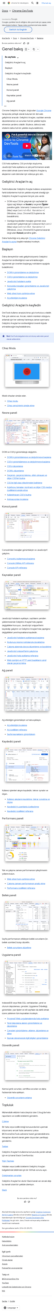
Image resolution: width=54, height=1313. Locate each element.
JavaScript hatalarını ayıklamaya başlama (25, 638)
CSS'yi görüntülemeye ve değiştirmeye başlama (28, 462)
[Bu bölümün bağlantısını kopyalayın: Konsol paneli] (19, 506)
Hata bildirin (6, 1241)
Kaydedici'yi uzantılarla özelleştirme (23, 807)
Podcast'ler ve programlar (12, 1268)
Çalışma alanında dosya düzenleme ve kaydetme (29, 647)
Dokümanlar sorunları (11, 1175)
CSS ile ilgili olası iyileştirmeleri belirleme (24, 483)
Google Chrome (43, 110)
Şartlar (4, 1301)
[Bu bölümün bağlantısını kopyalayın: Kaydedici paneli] (23, 741)
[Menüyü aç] (4, 3)
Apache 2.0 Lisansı (39, 1215)
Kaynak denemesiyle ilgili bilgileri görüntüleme (27, 1038)
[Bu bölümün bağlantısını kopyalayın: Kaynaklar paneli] (23, 575)
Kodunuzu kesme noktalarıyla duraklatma (25, 642)
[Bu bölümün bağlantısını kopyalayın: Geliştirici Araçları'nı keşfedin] (43, 305)
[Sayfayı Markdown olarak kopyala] (34, 49)
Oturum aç (46, 3)
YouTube (5, 1283)
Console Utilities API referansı (20, 563)
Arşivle (4, 1264)
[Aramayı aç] (32, 3)
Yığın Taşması (8, 1161)
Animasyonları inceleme (17, 499)
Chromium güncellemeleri (12, 1256)
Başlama (40, 38)
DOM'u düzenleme (15, 471)
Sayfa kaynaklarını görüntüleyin (21, 734)
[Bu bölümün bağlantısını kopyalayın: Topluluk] (15, 1105)
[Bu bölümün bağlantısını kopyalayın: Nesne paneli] (19, 413)
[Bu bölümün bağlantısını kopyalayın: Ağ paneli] (15, 670)
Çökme (5, 1121)
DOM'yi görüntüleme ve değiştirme (23, 272)
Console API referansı (17, 568)
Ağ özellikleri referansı (17, 730)
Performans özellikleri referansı (21, 888)
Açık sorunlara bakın (10, 1245)
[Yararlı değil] (28, 43)
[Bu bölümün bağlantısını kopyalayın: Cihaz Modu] (18, 348)
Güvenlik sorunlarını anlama (19, 1098)
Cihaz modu (12, 401)
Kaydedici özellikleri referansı (20, 811)
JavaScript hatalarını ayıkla (19, 281)
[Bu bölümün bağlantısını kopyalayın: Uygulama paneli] (23, 955)
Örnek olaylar (7, 1260)
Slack (4, 1190)
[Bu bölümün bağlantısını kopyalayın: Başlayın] (15, 249)
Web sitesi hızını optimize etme (21, 293)
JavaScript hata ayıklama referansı (22, 656)
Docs (5, 10)
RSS (3, 1291)
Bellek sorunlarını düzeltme (19, 947)
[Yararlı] (24, 43)
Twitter (5, 1146)
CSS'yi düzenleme (15, 466)
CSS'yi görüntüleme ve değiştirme (22, 277)
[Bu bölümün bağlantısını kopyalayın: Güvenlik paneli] (21, 1045)
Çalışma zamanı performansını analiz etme (26, 883)
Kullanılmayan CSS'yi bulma (19, 495)
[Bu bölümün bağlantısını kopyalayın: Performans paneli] (25, 818)
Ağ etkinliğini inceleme (17, 298)
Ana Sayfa (6, 38)
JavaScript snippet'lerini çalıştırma (22, 651)
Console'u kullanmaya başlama (21, 559)
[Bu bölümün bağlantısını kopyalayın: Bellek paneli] (18, 895)
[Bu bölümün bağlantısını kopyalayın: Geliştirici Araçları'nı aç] (35, 181)
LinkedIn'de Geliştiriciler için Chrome (16, 1287)
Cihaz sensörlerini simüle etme (20, 405)
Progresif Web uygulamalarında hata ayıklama (28, 1018)
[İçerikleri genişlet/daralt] (17, 57)
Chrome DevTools (22, 10)
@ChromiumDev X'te (10, 1279)
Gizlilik (12, 1301)
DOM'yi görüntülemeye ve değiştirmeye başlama (29, 457)
